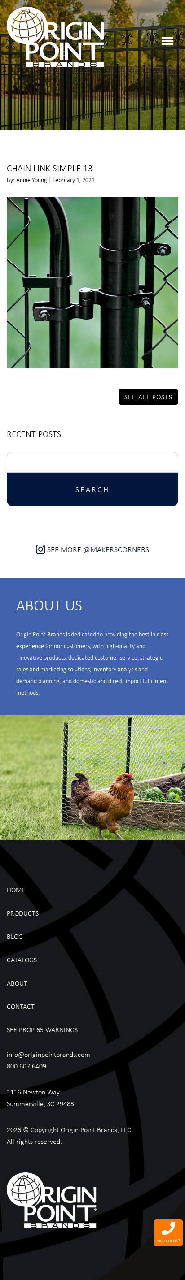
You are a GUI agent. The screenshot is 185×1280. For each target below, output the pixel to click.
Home (16, 889)
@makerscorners (116, 549)
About (17, 982)
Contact (21, 1006)
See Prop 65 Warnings (42, 1029)
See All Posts (148, 397)
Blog (15, 936)
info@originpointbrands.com (48, 1054)
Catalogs (22, 959)
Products (23, 912)
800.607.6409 (26, 1066)
